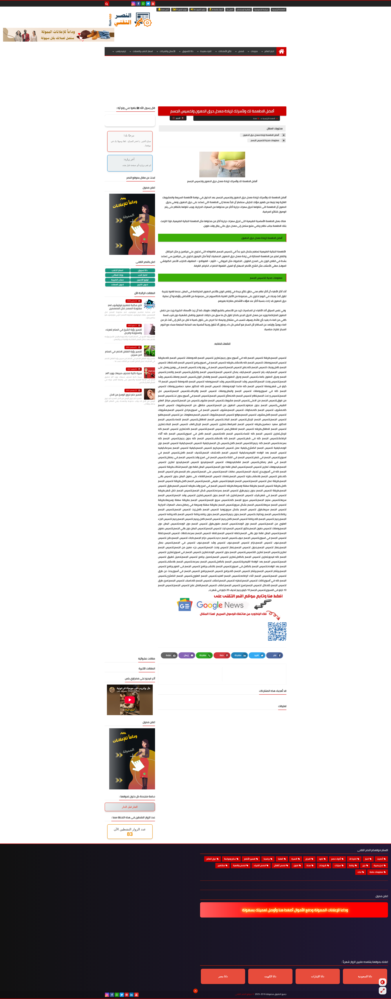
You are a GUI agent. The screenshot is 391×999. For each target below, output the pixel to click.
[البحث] (107, 3)
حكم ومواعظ (230, 859)
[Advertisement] (195, 83)
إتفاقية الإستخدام (243, 9)
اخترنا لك (353, 859)
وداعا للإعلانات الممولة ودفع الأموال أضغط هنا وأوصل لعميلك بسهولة (292, 910)
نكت (359, 872)
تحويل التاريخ (142, 284)
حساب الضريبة (117, 280)
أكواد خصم (336, 859)
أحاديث (380, 859)
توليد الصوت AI (199, 9)
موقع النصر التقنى (243, 994)
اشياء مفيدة (206, 51)
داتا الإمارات (317, 976)
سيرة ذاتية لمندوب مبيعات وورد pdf (124, 373)
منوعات (254, 51)
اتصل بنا (230, 9)
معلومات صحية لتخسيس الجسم (265, 140)
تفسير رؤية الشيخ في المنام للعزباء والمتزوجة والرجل (124, 331)
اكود (321, 859)
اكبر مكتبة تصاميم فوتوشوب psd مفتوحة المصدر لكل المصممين (125, 307)
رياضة (351, 865)
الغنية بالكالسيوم (218, 296)
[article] (191, 674)
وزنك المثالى (117, 275)
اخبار (367, 859)
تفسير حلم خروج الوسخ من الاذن (126, 394)
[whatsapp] (143, 3)
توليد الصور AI (181, 9)
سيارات (338, 865)
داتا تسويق (143, 270)
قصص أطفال (279, 865)
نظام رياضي (260, 225)
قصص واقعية (239, 865)
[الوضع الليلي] (382, 982)
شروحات (322, 865)
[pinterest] (126, 995)
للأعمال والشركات (167, 51)
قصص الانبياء (260, 865)
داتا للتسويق (187, 51)
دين (363, 865)
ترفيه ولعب (121, 51)
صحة (255, 118)
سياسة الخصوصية (261, 9)
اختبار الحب (142, 275)
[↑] (195, 991)
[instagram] (133, 3)
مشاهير (221, 865)
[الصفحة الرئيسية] (281, 51)
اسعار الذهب (117, 270)
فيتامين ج (183, 251)
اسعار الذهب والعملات (143, 51)
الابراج (308, 859)
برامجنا (267, 859)
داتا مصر (223, 976)
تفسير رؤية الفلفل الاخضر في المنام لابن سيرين (123, 353)
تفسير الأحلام (249, 859)
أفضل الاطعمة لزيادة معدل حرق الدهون (261, 135)
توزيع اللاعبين (142, 280)
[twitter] (148, 3)
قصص (241, 51)
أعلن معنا (165, 9)
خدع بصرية (378, 865)
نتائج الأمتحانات (224, 51)
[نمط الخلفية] (382, 990)
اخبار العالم (269, 51)
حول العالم (211, 859)
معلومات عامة (376, 872)
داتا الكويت (270, 976)
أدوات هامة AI (217, 9)
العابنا (280, 859)
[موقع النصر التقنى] (130, 19)
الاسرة (294, 859)
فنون (296, 865)
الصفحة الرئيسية (278, 9)
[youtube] (153, 3)
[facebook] (138, 3)
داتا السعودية (365, 976)
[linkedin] (131, 995)
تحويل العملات (117, 284)
